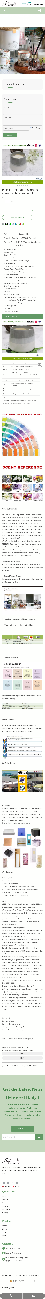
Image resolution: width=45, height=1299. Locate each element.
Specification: (8, 283)
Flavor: (6, 311)
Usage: (6, 297)
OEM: (6, 261)
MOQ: (6, 263)
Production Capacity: (11, 238)
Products (5, 1200)
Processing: (8, 258)
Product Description (10, 317)
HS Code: (7, 289)
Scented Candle (17, 1066)
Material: (7, 294)
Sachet (4, 1232)
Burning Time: (9, 255)
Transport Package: (11, 277)
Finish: (6, 272)
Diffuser (5, 1229)
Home (4, 1196)
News (4, 1203)
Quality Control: (9, 266)
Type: (6, 292)
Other (4, 1235)
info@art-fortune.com (35, 4)
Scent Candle (32, 1066)
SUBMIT (10, 135)
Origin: (6, 286)
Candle (6, 1066)
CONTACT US (22, 1129)
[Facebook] (4, 1183)
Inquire (16, 212)
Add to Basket (16, 217)
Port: (5, 234)
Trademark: (8, 275)
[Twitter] (12, 1183)
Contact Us (6, 1209)
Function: (7, 306)
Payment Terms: (9, 243)
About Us (5, 1206)
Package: (7, 269)
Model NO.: (7, 249)
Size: (5, 252)
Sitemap (5, 1213)
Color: (6, 308)
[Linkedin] (8, 1183)
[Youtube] (17, 1183)
